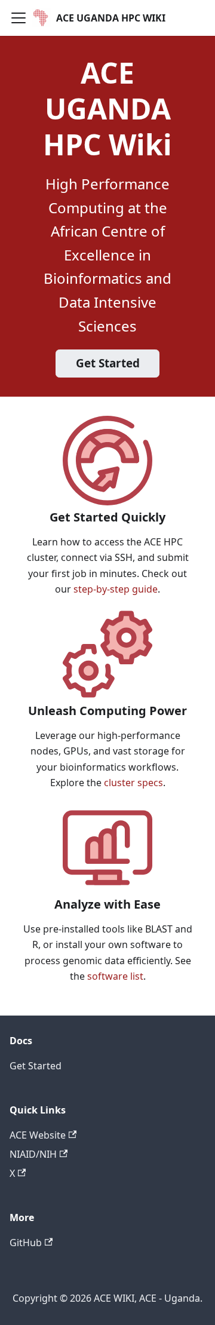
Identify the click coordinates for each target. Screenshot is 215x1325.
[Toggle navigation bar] (18, 18)
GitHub (26, 1242)
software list (115, 976)
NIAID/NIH (33, 1154)
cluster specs (133, 782)
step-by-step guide (115, 589)
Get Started (108, 363)
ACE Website (38, 1135)
